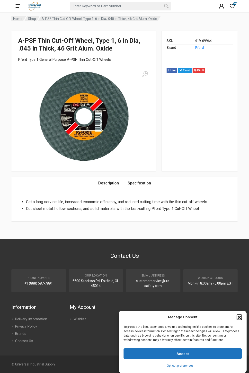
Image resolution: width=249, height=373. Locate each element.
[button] (239, 317)
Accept (183, 354)
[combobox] (120, 6)
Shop (32, 19)
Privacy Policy (26, 326)
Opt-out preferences (180, 365)
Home (17, 19)
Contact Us (24, 341)
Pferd (199, 48)
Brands (20, 333)
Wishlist (79, 319)
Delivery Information (31, 319)
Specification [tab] (139, 183)
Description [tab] (108, 183)
